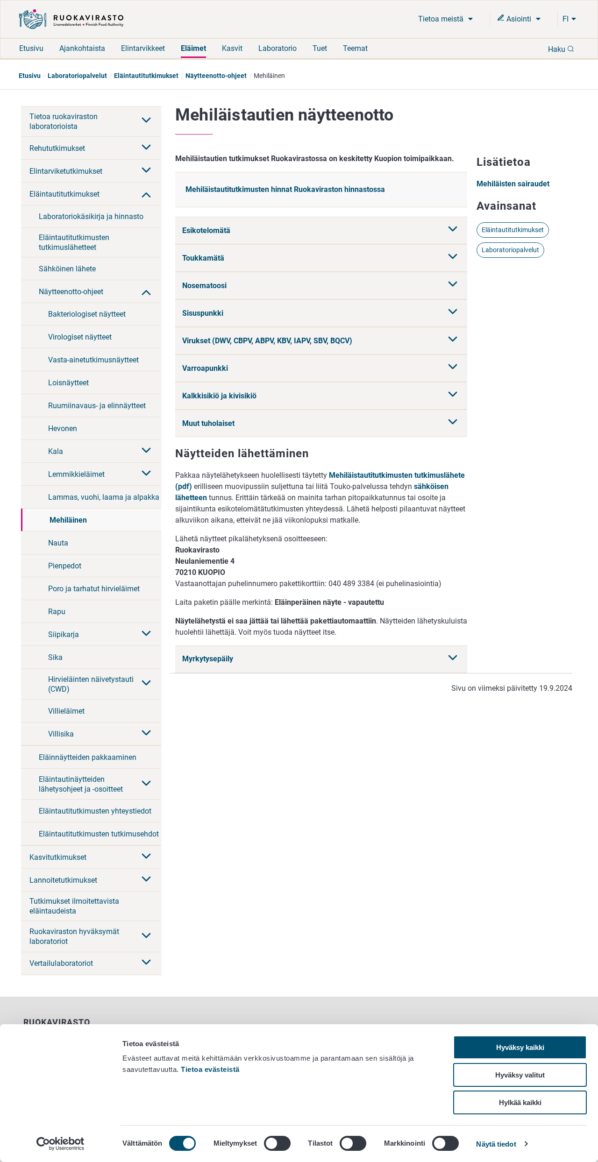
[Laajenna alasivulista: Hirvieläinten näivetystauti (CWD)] (146, 684)
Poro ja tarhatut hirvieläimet (94, 588)
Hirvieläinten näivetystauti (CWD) (91, 684)
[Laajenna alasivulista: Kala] (146, 451)
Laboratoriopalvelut (77, 75)
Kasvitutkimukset (57, 857)
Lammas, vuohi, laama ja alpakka (103, 497)
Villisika (61, 734)
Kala (55, 451)
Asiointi (519, 18)
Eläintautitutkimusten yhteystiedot (95, 811)
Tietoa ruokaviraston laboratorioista (63, 121)
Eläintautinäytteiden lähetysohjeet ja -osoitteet (81, 784)
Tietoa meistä (441, 18)
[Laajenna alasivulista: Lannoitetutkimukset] (146, 880)
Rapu (56, 611)
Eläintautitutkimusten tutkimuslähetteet (74, 242)
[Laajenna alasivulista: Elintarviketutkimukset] (146, 171)
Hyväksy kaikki (520, 1047)
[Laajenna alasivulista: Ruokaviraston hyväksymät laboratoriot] (146, 936)
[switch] (277, 1143)
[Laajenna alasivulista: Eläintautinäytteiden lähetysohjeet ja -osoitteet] (146, 784)
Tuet (320, 48)
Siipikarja (63, 634)
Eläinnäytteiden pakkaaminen (87, 757)
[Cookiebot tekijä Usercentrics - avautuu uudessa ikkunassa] (60, 1144)
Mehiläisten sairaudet (513, 183)
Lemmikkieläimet (76, 474)
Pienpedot (64, 565)
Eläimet (193, 48)
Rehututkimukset (57, 148)
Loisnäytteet (68, 382)
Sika (55, 657)
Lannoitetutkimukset (63, 880)
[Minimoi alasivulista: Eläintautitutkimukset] (146, 194)
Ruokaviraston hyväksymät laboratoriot (74, 936)
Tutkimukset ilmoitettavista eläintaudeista (74, 906)
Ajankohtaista (82, 48)
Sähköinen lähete (67, 268)
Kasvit (232, 48)
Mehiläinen (68, 520)
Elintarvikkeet (143, 48)
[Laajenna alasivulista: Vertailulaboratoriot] (146, 963)
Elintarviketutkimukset (65, 171)
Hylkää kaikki (520, 1102)
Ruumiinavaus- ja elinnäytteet (97, 405)
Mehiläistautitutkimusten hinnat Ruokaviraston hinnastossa (285, 189)
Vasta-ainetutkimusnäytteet (93, 359)
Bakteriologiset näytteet (87, 314)
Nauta (58, 542)
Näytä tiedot (496, 1144)
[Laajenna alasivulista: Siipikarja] (146, 634)
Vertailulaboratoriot (61, 963)
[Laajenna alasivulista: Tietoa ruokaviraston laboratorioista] (146, 121)
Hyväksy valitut (520, 1075)
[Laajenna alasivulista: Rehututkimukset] (146, 148)
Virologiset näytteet (80, 337)
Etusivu (31, 48)
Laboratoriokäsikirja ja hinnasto (91, 216)
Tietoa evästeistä (210, 1069)
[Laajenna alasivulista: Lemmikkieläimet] (146, 474)
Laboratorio (277, 48)
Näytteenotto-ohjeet (216, 75)
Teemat (355, 48)
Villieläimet (66, 711)
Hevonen (62, 428)
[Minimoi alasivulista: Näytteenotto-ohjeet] (146, 291)
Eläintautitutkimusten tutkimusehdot (99, 833)
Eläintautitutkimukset (146, 75)
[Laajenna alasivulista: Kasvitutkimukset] (146, 857)
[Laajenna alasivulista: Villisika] (146, 734)
